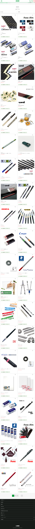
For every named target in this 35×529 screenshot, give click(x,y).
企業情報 (2, 519)
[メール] (34, 1)
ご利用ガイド (31, 2)
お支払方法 (2, 506)
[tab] (9, 12)
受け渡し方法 (2, 508)
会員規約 (2, 502)
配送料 (2, 504)
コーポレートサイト (3, 517)
